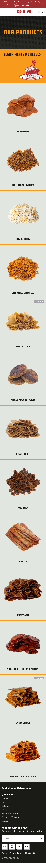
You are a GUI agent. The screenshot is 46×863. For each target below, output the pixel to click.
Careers (5, 821)
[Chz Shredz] (23, 213)
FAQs (4, 802)
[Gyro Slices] (23, 697)
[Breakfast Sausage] (23, 375)
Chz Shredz (23, 239)
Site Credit (30, 853)
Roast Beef (23, 454)
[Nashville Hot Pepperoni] (23, 643)
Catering (6, 806)
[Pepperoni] (23, 106)
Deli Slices (23, 346)
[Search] (39, 11)
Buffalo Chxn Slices (23, 776)
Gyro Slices (23, 722)
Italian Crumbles (23, 185)
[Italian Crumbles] (23, 159)
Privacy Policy (16, 853)
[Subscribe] (41, 838)
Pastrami (23, 615)
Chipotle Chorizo (23, 292)
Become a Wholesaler (12, 817)
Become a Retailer (10, 813)
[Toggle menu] (2, 11)
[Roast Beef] (23, 428)
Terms (4, 853)
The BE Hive (14, 858)
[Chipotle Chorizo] (23, 267)
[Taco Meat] (23, 482)
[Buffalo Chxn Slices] (23, 751)
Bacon (23, 561)
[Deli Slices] (23, 321)
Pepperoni (23, 131)
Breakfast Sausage (23, 400)
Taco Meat (23, 507)
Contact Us (7, 798)
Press (4, 809)
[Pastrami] (23, 590)
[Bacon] (23, 536)
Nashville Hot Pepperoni (23, 669)
